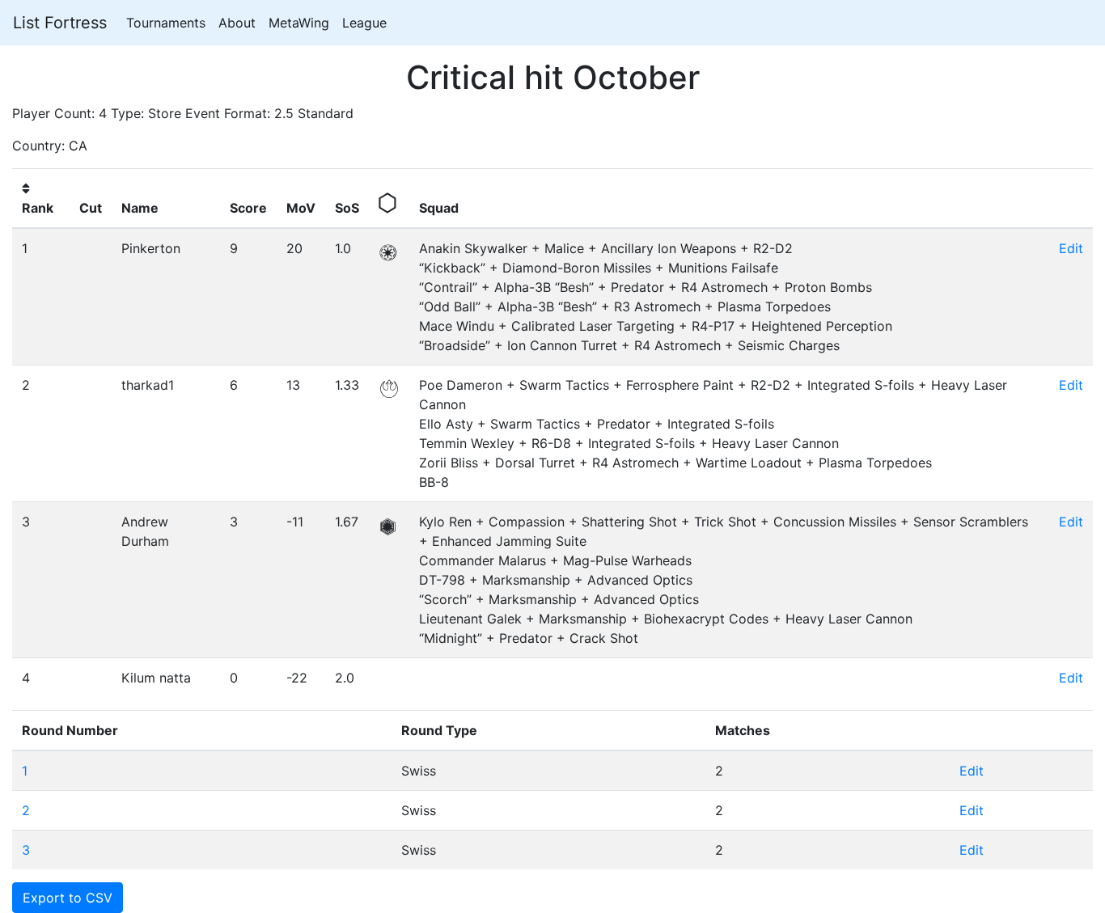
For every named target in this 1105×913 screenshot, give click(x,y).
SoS (347, 208)
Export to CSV (67, 898)
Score (248, 208)
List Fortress (60, 22)
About (237, 23)
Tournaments (165, 23)
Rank (37, 208)
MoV (300, 208)
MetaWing (299, 23)
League (364, 23)
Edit (1071, 248)
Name (140, 208)
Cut (90, 208)
